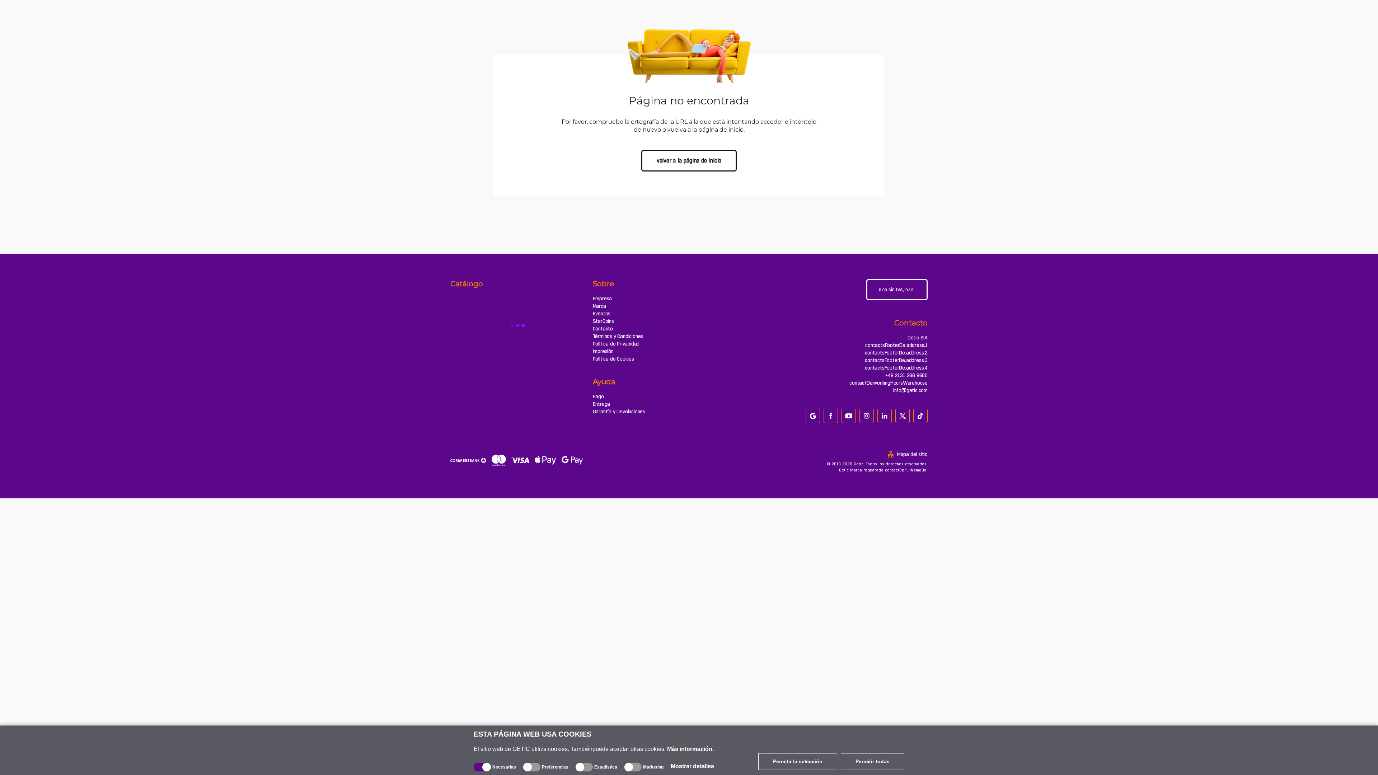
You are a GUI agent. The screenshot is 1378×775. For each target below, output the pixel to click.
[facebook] (831, 416)
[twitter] (902, 416)
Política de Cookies (613, 359)
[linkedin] (884, 416)
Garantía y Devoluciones (619, 411)
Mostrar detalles (692, 766)
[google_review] (813, 416)
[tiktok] (920, 416)
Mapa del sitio (912, 454)
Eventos (602, 313)
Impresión (603, 351)
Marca (599, 306)
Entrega (601, 404)
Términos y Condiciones (618, 336)
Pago (598, 396)
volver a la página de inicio (689, 160)
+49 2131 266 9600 (906, 375)
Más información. (690, 749)
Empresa (602, 298)
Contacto (603, 329)
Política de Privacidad (616, 344)
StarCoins (603, 321)
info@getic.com (910, 390)
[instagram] (866, 416)
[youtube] (849, 416)
